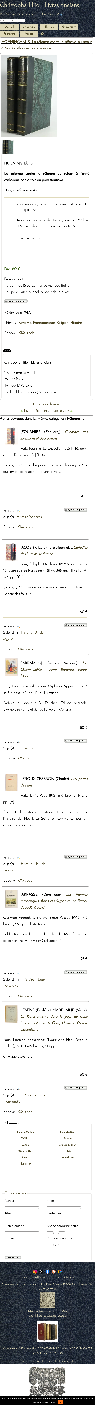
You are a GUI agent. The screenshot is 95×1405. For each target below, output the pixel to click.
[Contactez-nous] (61, 14)
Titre (8, 1213)
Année (51, 1226)
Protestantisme (44, 323)
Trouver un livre (16, 1193)
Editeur (10, 1238)
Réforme (24, 323)
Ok (60, 1402)
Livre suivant (60, 411)
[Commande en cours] (49, 34)
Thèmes (10, 323)
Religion (62, 323)
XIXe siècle (26, 333)
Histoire (76, 323)
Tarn (32, 748)
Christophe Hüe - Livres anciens (39, 5)
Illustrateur (54, 1213)
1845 (33, 190)
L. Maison (20, 190)
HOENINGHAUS (18, 163)
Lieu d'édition (14, 1226)
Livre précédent (35, 411)
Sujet (50, 1201)
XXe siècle (25, 758)
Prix (49, 1238)
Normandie (11, 1102)
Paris (7, 190)
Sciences (35, 517)
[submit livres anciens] (27, 20)
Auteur (9, 1201)
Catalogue (29, 27)
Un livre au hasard (46, 404)
